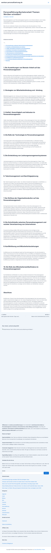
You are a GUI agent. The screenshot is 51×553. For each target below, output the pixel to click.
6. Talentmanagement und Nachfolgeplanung (14, 52)
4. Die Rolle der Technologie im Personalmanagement (16, 49)
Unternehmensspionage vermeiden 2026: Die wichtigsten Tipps (15, 479)
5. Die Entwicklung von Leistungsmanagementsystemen (16, 51)
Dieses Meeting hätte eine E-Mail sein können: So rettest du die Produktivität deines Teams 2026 (22, 485)
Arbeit (3, 496)
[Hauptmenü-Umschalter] (48, 2)
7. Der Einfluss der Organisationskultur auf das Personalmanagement (19, 54)
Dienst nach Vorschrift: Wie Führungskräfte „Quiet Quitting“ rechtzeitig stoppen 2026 (20, 483)
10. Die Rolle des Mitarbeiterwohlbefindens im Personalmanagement (19, 59)
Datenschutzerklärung (6, 524)
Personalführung (5, 506)
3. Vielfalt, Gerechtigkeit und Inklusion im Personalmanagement (18, 48)
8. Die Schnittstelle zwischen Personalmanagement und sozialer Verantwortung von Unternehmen (25, 56)
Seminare (4, 510)
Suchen (3, 470)
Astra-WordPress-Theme (39, 549)
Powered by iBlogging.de (7, 543)
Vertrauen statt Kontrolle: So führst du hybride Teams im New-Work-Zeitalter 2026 (19, 481)
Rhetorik (4, 508)
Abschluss (8, 60)
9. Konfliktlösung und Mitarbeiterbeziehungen (14, 57)
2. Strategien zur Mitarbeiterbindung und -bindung (15, 46)
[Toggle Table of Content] (4, 43)
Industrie (4, 504)
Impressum (4, 520)
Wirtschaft (4, 514)
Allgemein (4, 494)
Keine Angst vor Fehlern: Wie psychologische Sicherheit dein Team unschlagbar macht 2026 (21, 488)
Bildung (3, 498)
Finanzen (4, 502)
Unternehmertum (5, 512)
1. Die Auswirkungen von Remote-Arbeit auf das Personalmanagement (19, 45)
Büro (3, 500)
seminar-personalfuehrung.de (11, 2)
